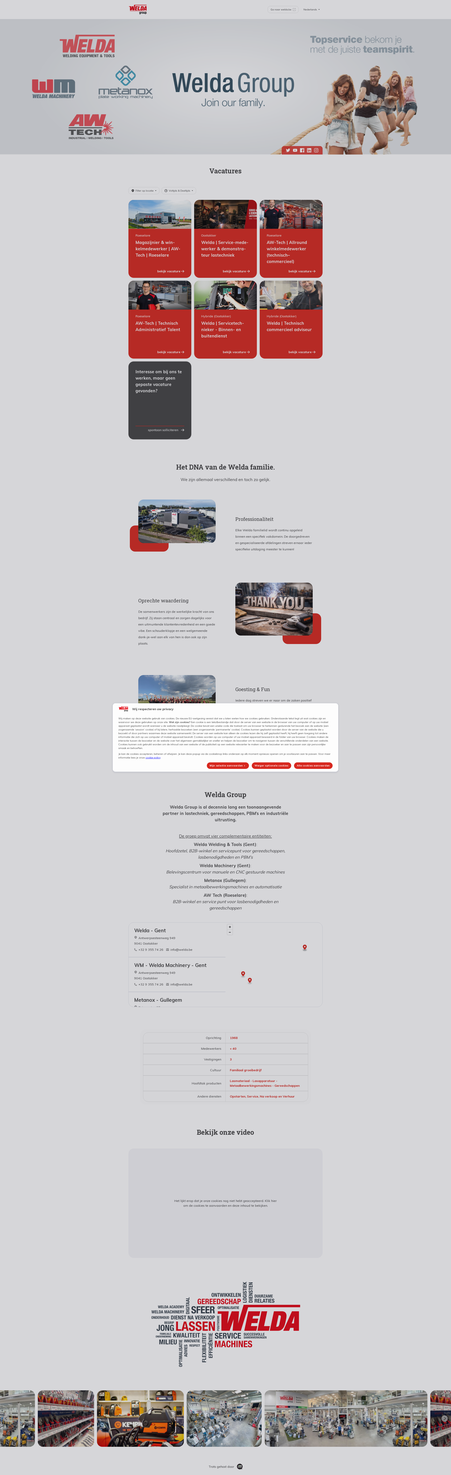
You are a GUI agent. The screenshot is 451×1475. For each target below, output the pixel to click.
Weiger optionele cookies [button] (271, 765)
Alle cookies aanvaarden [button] (313, 765)
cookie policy (153, 757)
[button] (228, 765)
